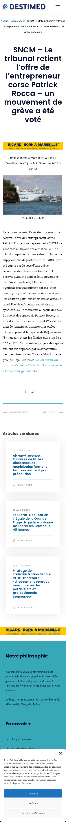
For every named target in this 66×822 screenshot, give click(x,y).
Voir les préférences (33, 813)
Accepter (33, 793)
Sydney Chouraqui (16, 699)
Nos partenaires (21, 739)
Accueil (5, 20)
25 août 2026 (21, 510)
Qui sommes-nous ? (23, 748)
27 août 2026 (21, 450)
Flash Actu (25, 485)
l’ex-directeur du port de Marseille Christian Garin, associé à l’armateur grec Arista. (32, 365)
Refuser (33, 803)
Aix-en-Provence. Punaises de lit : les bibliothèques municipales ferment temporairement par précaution (30, 464)
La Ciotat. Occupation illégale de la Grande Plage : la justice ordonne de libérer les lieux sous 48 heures (33, 522)
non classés (18, 20)
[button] (60, 753)
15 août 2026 (21, 565)
